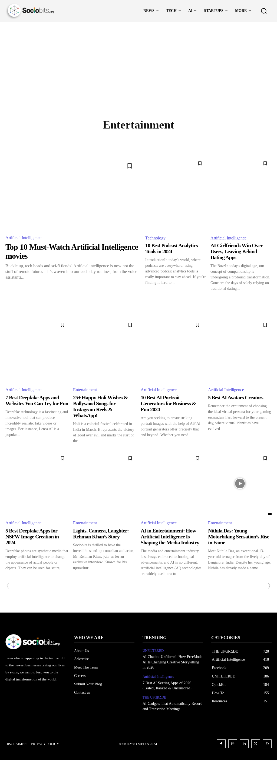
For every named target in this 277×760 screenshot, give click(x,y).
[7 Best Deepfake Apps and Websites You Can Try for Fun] (37, 350)
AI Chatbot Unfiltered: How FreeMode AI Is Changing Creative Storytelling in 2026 (172, 662)
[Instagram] (232, 743)
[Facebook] (221, 743)
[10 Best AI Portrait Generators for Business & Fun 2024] (172, 350)
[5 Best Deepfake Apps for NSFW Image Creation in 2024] (37, 483)
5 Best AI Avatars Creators (235, 397)
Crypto (195, 141)
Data (216, 141)
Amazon (62, 141)
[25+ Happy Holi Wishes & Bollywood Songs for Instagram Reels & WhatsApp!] (105, 350)
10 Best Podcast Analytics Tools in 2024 (171, 248)
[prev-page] (9, 586)
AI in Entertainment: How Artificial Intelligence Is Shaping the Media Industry (170, 536)
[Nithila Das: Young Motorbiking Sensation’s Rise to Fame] (240, 483)
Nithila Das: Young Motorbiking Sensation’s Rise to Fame (238, 536)
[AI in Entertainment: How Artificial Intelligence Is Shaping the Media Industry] (172, 483)
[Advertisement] (138, 62)
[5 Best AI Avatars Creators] (240, 350)
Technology (155, 238)
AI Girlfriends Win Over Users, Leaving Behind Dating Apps (236, 251)
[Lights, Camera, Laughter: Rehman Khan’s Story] (105, 483)
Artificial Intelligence (123, 141)
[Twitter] (255, 743)
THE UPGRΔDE (154, 697)
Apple (85, 141)
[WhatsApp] (267, 743)
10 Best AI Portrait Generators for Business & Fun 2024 (168, 403)
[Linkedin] (244, 743)
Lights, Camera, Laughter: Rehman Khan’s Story (101, 533)
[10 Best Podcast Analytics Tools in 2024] (175, 193)
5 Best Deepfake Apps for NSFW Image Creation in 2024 (32, 536)
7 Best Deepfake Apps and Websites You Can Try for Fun (36, 400)
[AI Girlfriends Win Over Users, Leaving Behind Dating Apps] (241, 193)
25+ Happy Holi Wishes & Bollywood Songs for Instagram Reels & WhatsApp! (100, 406)
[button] (264, 11)
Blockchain (167, 141)
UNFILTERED (153, 651)
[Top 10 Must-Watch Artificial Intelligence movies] (71, 193)
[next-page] (267, 586)
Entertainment (85, 389)
